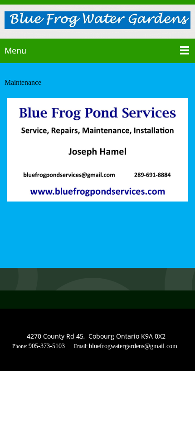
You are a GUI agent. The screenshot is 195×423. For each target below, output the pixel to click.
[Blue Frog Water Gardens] (97, 21)
